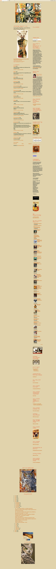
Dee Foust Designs (35, 382)
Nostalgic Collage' (36, 309)
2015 (16, 495)
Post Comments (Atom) (20, 145)
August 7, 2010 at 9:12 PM (18, 69)
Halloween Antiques (36, 444)
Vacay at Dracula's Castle (39, 294)
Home (23, 143)
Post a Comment (16, 142)
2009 (16, 530)
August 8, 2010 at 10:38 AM (19, 115)
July (16, 523)
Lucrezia (38, 230)
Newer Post (15, 143)
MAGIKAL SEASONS (37, 239)
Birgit (15, 100)
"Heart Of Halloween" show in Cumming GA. (39, 252)
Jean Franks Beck (16, 90)
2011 (16, 500)
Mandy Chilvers (16, 137)
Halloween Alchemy (37, 285)
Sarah (15, 66)
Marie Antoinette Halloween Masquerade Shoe (24, 517)
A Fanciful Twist (36, 235)
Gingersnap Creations (37, 336)
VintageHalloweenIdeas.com (37, 226)
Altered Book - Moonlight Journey (22, 515)
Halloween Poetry (35, 455)
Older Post (29, 143)
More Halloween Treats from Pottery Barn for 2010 (25, 509)
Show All (41, 344)
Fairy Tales (34, 395)
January (17, 529)
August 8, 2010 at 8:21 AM (18, 98)
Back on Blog (35, 319)
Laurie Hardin (36, 268)
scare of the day (39, 331)
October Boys (36, 330)
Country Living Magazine (36, 462)
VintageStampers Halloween (36, 322)
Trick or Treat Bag (19, 521)
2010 (16, 501)
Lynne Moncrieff (16, 117)
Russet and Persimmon (38, 311)
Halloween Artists (36, 291)
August (17, 507)
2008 (16, 531)
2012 (16, 499)
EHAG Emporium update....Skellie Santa (39, 246)
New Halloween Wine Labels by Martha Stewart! (25, 514)
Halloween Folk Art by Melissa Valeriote (37, 263)
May (16, 525)
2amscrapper (16, 81)
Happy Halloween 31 (19, 516)
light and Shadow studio (37, 304)
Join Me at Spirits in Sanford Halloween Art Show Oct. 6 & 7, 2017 (39, 288)
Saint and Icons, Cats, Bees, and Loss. (39, 258)
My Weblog (35, 315)
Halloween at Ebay (35, 423)
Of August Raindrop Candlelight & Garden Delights (37, 237)
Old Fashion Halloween (37, 229)
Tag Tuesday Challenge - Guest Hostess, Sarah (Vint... (26, 518)
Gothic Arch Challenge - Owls (21, 522)
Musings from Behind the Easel (37, 256)
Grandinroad (34, 376)
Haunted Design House (37, 298)
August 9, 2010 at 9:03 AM (18, 140)
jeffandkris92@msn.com (36, 67)
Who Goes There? (39, 280)
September (17, 506)
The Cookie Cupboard (36, 410)
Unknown (15, 106)
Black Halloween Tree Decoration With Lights (37, 227)
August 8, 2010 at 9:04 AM (18, 104)
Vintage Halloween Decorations (37, 450)
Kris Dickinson (39, 74)
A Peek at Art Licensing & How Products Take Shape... (39, 276)
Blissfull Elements (36, 250)
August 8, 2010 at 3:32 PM (18, 130)
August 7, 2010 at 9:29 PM (18, 79)
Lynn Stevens (16, 112)
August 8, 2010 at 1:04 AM (18, 88)
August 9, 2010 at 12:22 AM (19, 135)
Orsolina (15, 95)
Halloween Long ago (36, 416)
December (17, 502)
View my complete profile (37, 96)
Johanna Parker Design (37, 274)
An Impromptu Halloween (36, 388)
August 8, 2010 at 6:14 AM (18, 93)
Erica (15, 71)
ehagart (35, 338)
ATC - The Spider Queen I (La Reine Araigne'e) (24, 508)
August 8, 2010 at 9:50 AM (18, 110)
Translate (39, 40)
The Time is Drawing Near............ (36, 316)
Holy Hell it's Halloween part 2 (39, 300)
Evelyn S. (15, 132)
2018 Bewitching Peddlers (39, 270)
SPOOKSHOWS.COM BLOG (37, 223)
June (16, 524)
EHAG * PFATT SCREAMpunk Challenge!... (39, 340)
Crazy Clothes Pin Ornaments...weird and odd (39, 241)
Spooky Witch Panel (19, 510)
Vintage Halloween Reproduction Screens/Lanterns (36, 370)
